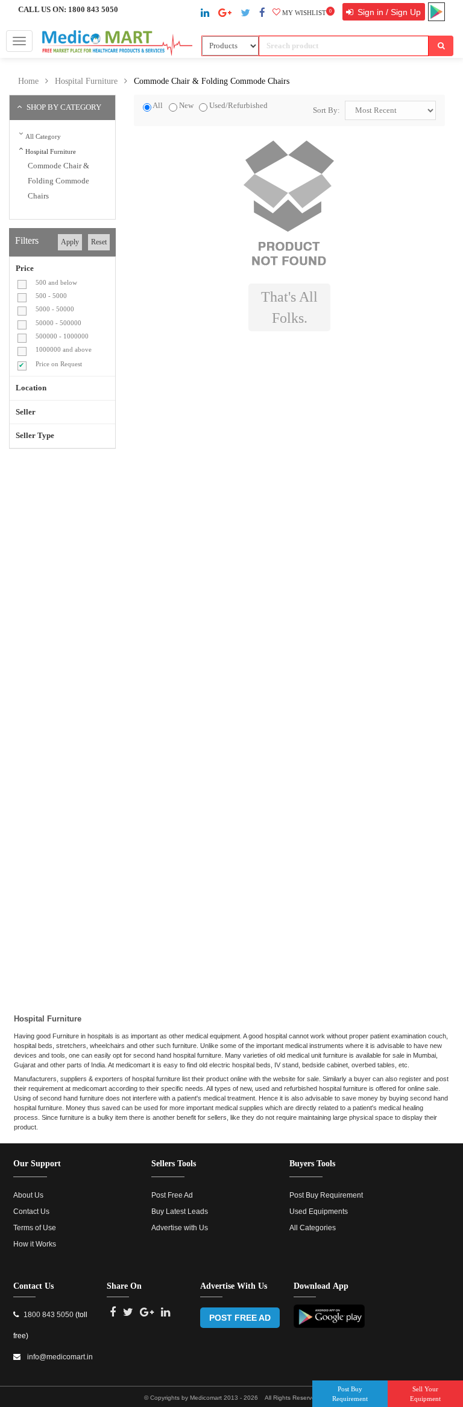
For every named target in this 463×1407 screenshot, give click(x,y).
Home (28, 81)
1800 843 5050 (93, 9)
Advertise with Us (179, 1228)
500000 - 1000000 (62, 336)
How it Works (34, 1244)
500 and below (56, 282)
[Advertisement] (110, 545)
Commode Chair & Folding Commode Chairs (211, 81)
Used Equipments (318, 1211)
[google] (225, 13)
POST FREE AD (240, 1318)
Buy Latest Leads (179, 1211)
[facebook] (262, 13)
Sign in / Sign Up (388, 12)
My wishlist (307, 12)
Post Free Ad (172, 1195)
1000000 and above (64, 349)
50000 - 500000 (58, 322)
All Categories (312, 1228)
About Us (28, 1195)
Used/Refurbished (238, 105)
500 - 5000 (51, 295)
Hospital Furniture (86, 81)
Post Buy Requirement (326, 1195)
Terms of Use (34, 1228)
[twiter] (245, 13)
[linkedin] (205, 13)
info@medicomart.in (59, 1357)
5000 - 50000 (55, 309)
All (158, 105)
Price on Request (59, 363)
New (186, 105)
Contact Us (31, 1211)
